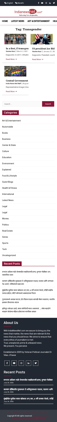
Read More (10, 59)
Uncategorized (9, 255)
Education (6, 157)
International (8, 194)
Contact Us (43, 413)
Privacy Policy (13, 413)
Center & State (9, 145)
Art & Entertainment (38, 21)
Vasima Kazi (10, 51)
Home (5, 21)
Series (5, 237)
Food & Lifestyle (9, 176)
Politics (5, 225)
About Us (34, 413)
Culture (5, 151)
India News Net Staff (13, 84)
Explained (6, 169)
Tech (4, 249)
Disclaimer (24, 413)
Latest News (17, 21)
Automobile (7, 127)
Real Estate (7, 231)
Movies (5, 218)
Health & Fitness (9, 188)
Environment (8, 163)
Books (5, 133)
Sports (5, 243)
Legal (4, 206)
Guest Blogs (7, 182)
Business (6, 139)
